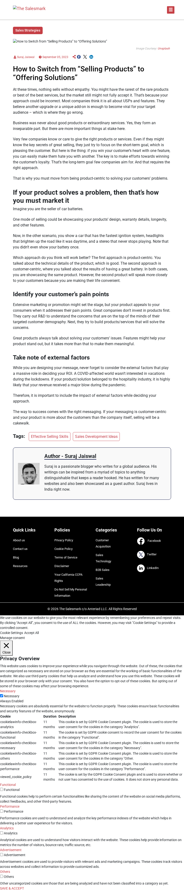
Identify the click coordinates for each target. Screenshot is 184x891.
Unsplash (164, 48)
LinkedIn (152, 568)
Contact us (20, 549)
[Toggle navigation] (171, 10)
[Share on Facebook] (79, 57)
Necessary (11, 696)
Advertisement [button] (11, 850)
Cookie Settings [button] (11, 633)
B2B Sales (102, 570)
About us (19, 540)
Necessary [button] (8, 691)
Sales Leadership (103, 581)
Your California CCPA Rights (68, 578)
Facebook (153, 541)
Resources (20, 566)
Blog (16, 557)
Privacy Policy (63, 540)
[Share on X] (85, 57)
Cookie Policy (63, 549)
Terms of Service (65, 557)
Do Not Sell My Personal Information (70, 592)
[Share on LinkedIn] (91, 57)
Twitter (150, 554)
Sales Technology (103, 558)
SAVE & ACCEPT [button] (12, 888)
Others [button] (5, 872)
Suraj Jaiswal (25, 57)
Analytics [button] (7, 828)
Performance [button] (9, 806)
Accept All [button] (31, 633)
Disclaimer (61, 566)
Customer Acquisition (103, 543)
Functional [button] (8, 785)
